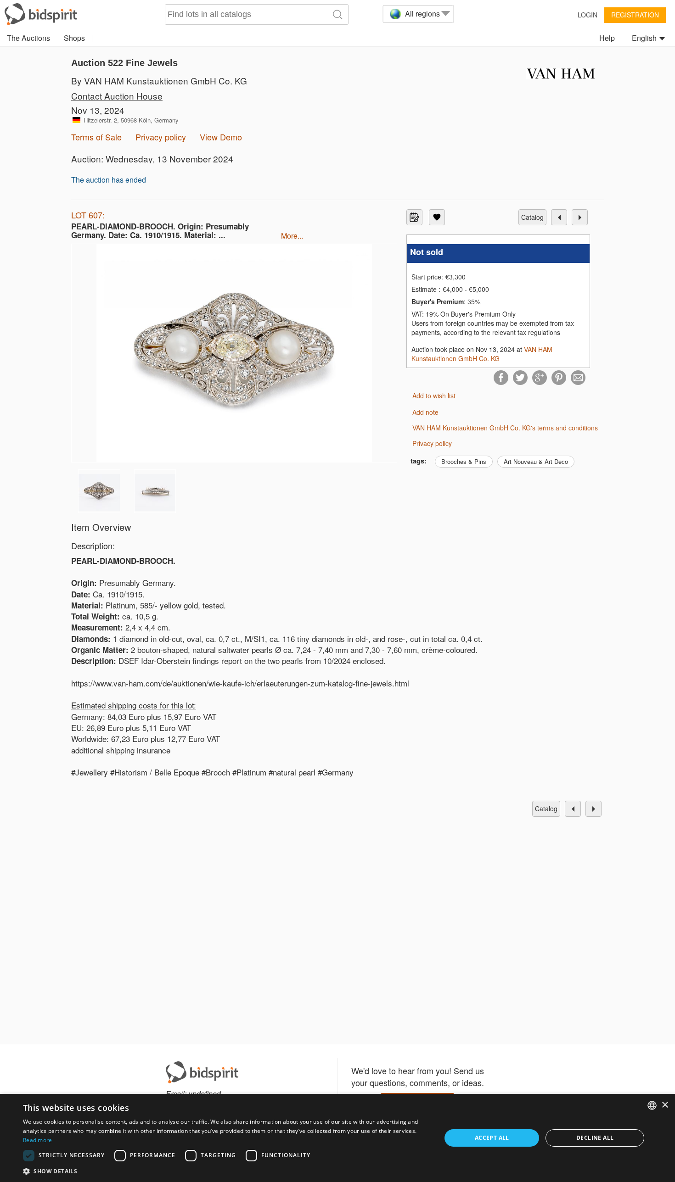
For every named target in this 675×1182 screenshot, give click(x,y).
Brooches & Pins (463, 461)
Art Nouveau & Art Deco (536, 461)
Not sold (426, 252)
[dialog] (337, 1138)
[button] (226, 1170)
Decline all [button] (594, 1138)
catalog (532, 217)
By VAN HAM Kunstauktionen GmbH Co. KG (159, 80)
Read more (37, 1140)
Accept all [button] (492, 1138)
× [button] (664, 1105)
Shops (74, 38)
